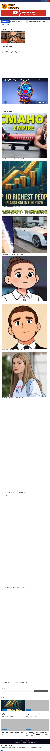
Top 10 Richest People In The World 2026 (12, 732)
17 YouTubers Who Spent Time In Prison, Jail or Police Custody (15, 682)
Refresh (1, 750)
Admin (11, 716)
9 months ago (30, 735)
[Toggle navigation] (2, 18)
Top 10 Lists (4, 729)
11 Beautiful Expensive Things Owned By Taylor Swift (12, 254)
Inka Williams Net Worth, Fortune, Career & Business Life (13, 492)
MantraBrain (33, 742)
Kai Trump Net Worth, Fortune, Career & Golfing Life (12, 397)
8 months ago (6, 716)
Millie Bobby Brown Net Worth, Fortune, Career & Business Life (14, 301)
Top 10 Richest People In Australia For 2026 (11, 206)
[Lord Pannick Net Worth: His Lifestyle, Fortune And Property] (13, 37)
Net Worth (4, 41)
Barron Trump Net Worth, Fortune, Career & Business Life (13, 349)
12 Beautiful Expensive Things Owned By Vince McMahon (13, 158)
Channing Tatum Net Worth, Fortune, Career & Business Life (14, 587)
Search (3, 688)
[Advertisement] (25, 66)
